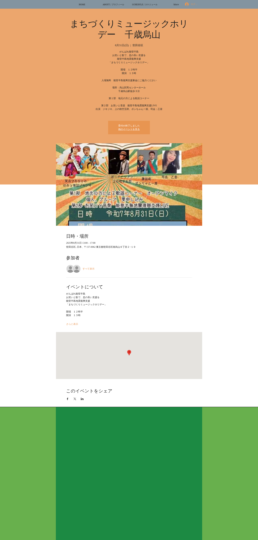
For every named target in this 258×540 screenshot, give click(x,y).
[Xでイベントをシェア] (74, 399)
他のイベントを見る (129, 129)
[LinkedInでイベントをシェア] (82, 399)
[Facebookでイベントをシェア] (67, 399)
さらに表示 (72, 324)
